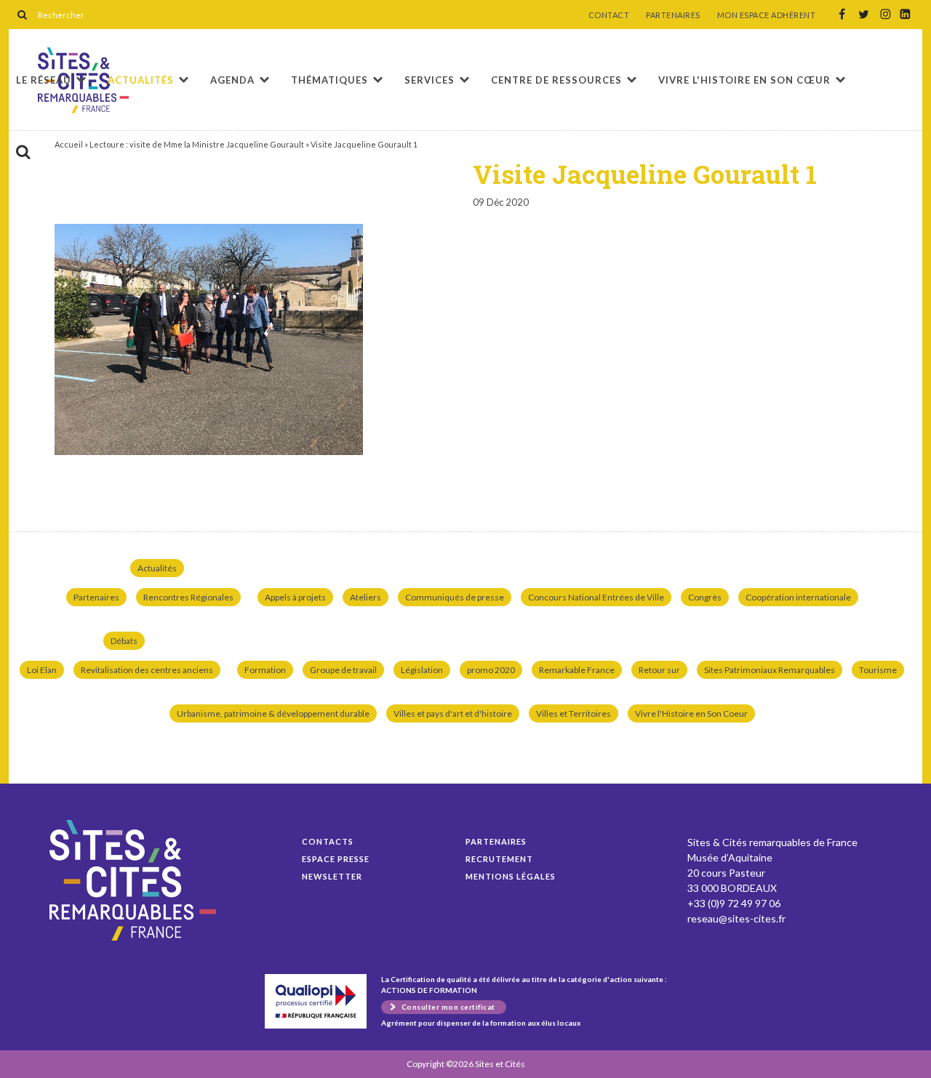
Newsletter (332, 876)
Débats (124, 640)
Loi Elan (42, 669)
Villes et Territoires (573, 713)
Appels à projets (295, 597)
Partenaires (96, 597)
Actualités (141, 80)
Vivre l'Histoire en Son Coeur (691, 713)
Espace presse (335, 859)
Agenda (232, 80)
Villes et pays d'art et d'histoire (452, 713)
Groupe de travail (343, 669)
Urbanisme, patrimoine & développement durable (273, 713)
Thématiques (329, 80)
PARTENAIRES (673, 15)
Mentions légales (511, 876)
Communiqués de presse (454, 597)
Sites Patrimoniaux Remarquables (769, 669)
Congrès (705, 597)
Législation (422, 669)
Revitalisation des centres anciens (147, 669)
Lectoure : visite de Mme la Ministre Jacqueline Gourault (196, 144)
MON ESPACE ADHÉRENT (766, 15)
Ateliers (365, 597)
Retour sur (659, 669)
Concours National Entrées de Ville (596, 597)
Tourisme (878, 669)
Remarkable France (577, 669)
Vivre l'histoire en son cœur (744, 80)
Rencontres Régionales (188, 597)
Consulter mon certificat (448, 1006)
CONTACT (609, 15)
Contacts (327, 841)
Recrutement (499, 859)
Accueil (69, 144)
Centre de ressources (556, 80)
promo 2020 (491, 669)
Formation (265, 669)
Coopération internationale (798, 597)
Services (429, 80)
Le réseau (43, 80)
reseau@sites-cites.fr (736, 918)
